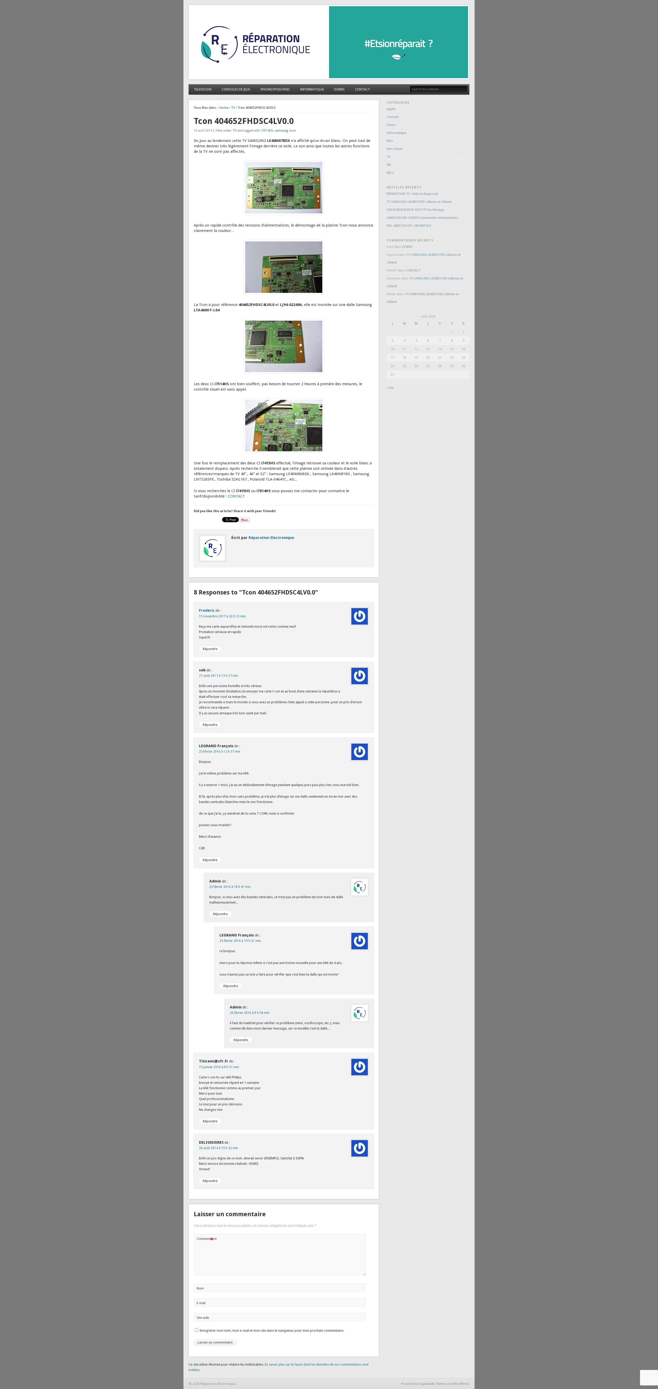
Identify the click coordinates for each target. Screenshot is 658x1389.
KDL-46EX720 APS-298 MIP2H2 (409, 226)
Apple (391, 109)
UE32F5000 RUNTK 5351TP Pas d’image (415, 210)
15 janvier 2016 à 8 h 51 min (219, 1067)
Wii (389, 165)
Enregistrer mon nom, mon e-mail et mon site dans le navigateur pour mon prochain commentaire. (272, 1330)
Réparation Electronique (271, 537)
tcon (292, 130)
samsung (281, 130)
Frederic (207, 610)
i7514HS (267, 130)
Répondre (210, 649)
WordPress (461, 1384)
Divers (391, 125)
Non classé (395, 149)
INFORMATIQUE (312, 89)
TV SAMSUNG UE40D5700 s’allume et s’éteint (419, 202)
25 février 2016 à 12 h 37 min (219, 751)
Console (393, 117)
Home (224, 108)
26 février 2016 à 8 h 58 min (249, 1013)
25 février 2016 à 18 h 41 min (230, 887)
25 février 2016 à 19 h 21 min (240, 941)
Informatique (396, 133)
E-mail (201, 1303)
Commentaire (206, 1240)
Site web (203, 1318)
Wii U (390, 173)
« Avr (390, 388)
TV (233, 108)
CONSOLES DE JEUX (236, 89)
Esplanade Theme (433, 1384)
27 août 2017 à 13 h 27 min (218, 676)
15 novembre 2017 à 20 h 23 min (222, 616)
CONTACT (362, 89)
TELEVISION (203, 89)
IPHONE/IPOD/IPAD (275, 89)
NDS (390, 141)
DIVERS (339, 89)
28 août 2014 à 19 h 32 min (218, 1148)
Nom (200, 1288)
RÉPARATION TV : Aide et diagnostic (413, 194)
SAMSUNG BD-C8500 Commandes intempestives (422, 218)
